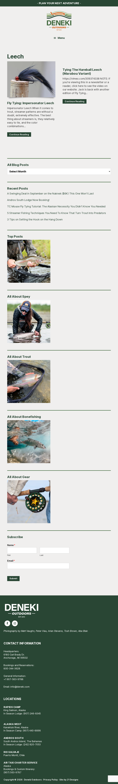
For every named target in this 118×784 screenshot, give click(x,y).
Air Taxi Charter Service (20, 762)
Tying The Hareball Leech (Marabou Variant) (82, 71)
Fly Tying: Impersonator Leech (30, 103)
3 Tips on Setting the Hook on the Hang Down (35, 219)
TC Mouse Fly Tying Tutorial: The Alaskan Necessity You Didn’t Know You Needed (56, 206)
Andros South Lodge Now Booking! (28, 199)
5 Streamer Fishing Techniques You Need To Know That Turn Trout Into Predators (56, 213)
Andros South (13, 738)
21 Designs (72, 779)
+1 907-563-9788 (13, 679)
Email (11, 560)
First (9, 555)
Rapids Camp (12, 707)
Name (11, 545)
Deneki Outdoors (59, 21)
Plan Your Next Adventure (59, 3)
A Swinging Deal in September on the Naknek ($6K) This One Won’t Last (50, 193)
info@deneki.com (20, 686)
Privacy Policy (50, 779)
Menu (61, 37)
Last (41, 555)
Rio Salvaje (11, 752)
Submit (13, 578)
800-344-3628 (12, 668)
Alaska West (13, 724)
